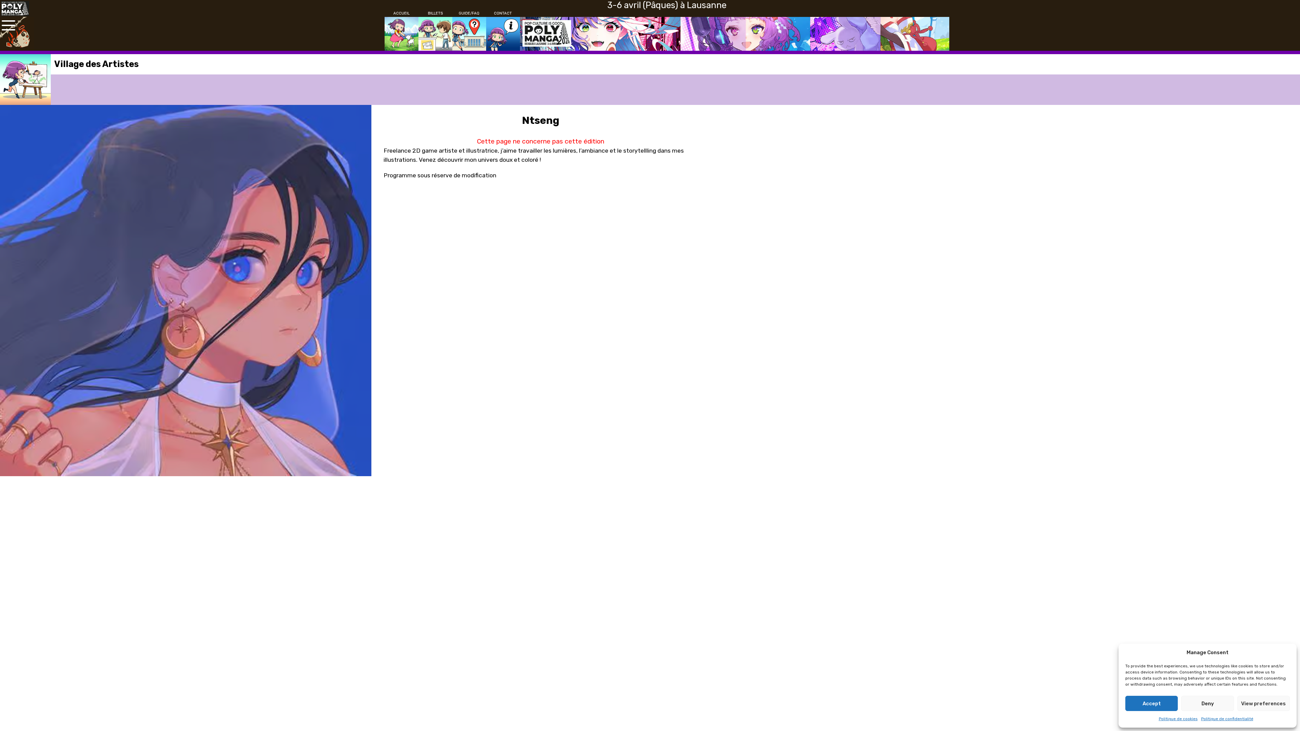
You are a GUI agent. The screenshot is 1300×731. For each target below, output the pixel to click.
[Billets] (435, 34)
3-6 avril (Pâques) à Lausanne (667, 5)
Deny (1207, 704)
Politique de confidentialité (1227, 718)
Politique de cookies (1178, 718)
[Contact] (503, 34)
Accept (1152, 704)
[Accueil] (401, 34)
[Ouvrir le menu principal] (8, 25)
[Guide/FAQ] (469, 34)
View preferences (1263, 704)
